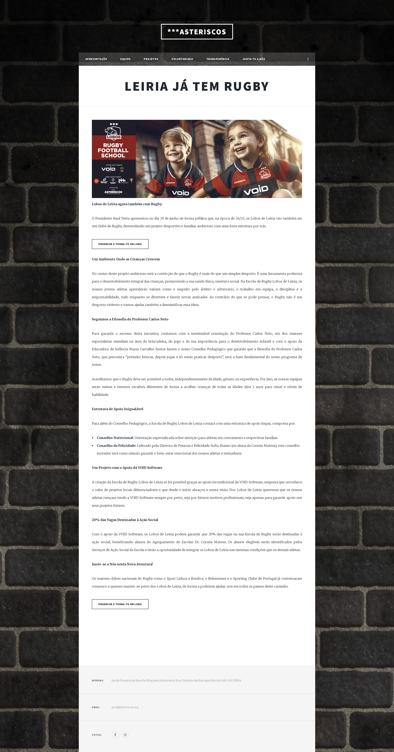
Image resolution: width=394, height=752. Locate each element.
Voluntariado (182, 59)
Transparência (217, 59)
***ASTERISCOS (197, 31)
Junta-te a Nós (254, 59)
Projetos (151, 59)
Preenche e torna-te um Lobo (120, 244)
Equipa (125, 59)
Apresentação (96, 59)
